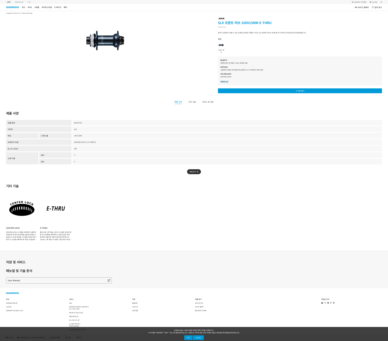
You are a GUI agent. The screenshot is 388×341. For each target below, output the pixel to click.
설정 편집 (198, 337)
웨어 (65, 7)
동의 (188, 337)
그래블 (36, 7)
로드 (23, 7)
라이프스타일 (47, 7)
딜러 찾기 (301, 91)
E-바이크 (57, 7)
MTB (30, 7)
